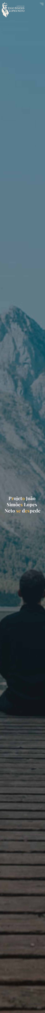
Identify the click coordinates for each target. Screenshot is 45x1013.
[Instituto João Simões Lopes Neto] (15, 9)
